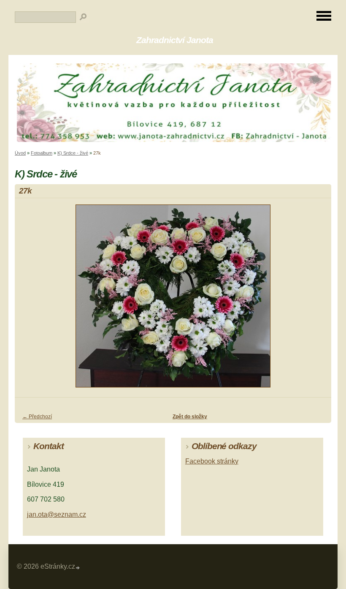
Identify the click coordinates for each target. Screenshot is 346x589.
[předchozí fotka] (28, 299)
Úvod (20, 152)
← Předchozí (37, 417)
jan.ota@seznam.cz (56, 514)
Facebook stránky (211, 461)
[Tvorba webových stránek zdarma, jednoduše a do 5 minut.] (78, 568)
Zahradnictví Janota (174, 40)
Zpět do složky (190, 417)
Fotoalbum (41, 152)
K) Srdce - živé (72, 152)
